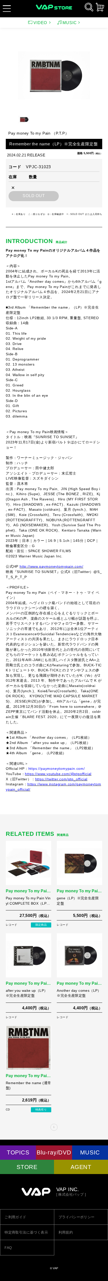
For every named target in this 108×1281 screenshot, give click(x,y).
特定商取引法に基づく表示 (26, 1232)
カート (100, 7)
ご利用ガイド (15, 1217)
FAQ (8, 1248)
